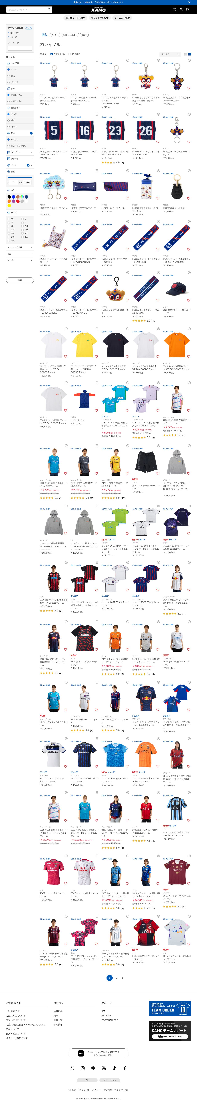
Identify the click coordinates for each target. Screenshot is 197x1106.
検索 (20, 280)
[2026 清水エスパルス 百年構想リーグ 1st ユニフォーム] (115, 638)
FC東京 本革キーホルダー (174, 208)
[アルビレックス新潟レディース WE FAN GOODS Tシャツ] (177, 345)
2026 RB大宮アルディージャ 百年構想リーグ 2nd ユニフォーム (176, 603)
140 (12, 237)
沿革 (56, 1015)
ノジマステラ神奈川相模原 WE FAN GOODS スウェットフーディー (53, 546)
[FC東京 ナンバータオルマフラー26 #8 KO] (115, 237)
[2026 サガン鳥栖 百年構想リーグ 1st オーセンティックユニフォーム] (84, 808)
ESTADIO (106, 1015)
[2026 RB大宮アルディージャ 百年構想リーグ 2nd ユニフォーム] (177, 578)
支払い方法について (16, 1020)
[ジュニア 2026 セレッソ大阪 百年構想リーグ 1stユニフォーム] (84, 932)
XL (12, 226)
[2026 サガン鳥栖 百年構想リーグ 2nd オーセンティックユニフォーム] (54, 808)
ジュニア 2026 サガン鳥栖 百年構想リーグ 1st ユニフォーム (115, 425)
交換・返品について (16, 1033)
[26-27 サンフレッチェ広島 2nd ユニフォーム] (177, 932)
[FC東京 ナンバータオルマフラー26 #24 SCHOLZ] (54, 288)
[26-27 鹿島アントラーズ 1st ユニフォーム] (146, 932)
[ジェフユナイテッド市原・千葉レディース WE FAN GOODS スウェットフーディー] (177, 462)
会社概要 (58, 1011)
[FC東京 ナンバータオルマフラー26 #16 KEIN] (146, 237)
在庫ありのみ (16, 95)
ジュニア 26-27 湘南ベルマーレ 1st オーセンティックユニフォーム (115, 549)
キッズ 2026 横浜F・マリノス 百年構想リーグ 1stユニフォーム (177, 725)
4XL (26, 230)
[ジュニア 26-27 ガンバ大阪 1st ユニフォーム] (84, 755)
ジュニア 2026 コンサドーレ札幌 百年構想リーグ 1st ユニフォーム (84, 605)
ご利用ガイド (12, 1011)
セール (14, 127)
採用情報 (58, 1024)
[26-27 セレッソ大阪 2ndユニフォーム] (84, 872)
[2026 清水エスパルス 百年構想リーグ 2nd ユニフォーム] (146, 638)
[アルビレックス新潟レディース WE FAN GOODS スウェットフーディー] (84, 522)
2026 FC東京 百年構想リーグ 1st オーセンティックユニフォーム (115, 833)
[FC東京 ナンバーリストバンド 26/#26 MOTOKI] (146, 130)
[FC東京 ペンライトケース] (115, 187)
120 (12, 233)
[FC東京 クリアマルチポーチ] (84, 187)
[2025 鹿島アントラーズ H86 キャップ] (177, 288)
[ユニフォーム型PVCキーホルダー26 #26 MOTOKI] (84, 76)
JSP (103, 1011)
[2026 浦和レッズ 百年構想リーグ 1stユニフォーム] (146, 808)
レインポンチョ (78, 420)
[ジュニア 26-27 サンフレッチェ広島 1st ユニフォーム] (177, 522)
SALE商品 (76, 54)
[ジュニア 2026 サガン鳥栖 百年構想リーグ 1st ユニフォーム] (115, 399)
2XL (26, 226)
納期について (12, 1029)
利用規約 (72, 1090)
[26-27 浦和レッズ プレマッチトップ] (84, 638)
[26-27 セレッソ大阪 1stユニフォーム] (54, 872)
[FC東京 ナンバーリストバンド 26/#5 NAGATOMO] (54, 130)
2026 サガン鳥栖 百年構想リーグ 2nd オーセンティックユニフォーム (54, 833)
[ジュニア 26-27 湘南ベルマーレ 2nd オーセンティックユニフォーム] (146, 522)
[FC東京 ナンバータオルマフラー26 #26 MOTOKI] (84, 288)
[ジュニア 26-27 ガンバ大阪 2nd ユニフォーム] (54, 755)
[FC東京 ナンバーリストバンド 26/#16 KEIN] (84, 130)
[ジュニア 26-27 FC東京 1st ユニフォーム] (146, 578)
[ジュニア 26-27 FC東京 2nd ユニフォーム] (115, 578)
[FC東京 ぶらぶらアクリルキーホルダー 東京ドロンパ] (146, 76)
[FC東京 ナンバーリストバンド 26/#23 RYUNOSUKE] (115, 130)
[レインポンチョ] (84, 399)
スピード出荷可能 (18, 146)
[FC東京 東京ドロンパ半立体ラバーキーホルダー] (177, 76)
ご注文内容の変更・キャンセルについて (25, 1024)
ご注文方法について (16, 1015)
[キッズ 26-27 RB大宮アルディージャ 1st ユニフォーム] (146, 698)
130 (26, 233)
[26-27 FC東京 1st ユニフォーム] (115, 698)
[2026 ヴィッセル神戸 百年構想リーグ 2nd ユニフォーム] (115, 932)
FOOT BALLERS (110, 1020)
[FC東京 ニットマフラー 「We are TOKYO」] (146, 288)
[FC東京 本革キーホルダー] (177, 187)
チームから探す (122, 18)
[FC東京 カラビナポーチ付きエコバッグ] (54, 237)
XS (12, 219)
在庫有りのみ (59, 54)
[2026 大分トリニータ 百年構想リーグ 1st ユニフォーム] (146, 872)
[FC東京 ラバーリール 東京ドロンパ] (177, 130)
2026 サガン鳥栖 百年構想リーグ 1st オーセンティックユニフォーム (84, 833)
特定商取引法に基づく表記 (116, 1090)
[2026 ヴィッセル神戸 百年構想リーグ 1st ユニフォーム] (54, 932)
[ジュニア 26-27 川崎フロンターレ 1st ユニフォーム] (177, 808)
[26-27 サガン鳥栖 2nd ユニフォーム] (177, 638)
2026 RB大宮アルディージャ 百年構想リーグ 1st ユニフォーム (53, 662)
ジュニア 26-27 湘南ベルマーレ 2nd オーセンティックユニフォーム (145, 549)
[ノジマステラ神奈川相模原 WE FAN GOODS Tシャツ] (115, 345)
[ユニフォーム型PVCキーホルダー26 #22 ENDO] (54, 76)
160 (12, 240)
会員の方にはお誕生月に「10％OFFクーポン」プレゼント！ (99, 2)
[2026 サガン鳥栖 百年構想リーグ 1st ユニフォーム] (54, 462)
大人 (13, 76)
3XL (12, 230)
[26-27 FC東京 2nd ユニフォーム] (84, 698)
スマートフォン (109, 1080)
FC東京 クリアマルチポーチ (83, 208)
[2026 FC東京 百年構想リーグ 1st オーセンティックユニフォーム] (115, 808)
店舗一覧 (58, 1020)
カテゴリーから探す (75, 18)
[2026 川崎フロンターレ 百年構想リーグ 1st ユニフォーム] (115, 872)
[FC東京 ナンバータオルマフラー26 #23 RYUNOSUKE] (177, 237)
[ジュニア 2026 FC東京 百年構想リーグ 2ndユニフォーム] (146, 399)
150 (26, 237)
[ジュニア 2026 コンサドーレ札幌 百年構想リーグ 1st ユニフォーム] (84, 578)
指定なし (14, 139)
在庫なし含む (16, 101)
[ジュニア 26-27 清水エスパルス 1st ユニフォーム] (146, 755)
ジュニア (14, 82)
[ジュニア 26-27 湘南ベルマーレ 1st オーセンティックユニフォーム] (115, 522)
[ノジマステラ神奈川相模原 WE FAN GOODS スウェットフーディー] (54, 522)
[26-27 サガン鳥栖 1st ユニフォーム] (54, 698)
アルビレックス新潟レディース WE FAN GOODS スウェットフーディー (84, 546)
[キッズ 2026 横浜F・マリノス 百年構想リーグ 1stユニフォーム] (177, 698)
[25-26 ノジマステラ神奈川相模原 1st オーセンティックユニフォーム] (177, 755)
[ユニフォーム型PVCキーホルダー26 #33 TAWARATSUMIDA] (115, 76)
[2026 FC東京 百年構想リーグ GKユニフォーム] (84, 462)
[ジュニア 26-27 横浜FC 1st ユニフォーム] (115, 755)
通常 (13, 120)
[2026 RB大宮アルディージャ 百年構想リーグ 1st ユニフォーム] (54, 638)
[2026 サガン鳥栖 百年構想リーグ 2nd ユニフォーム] (177, 399)
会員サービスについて (17, 1038)
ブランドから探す (100, 18)
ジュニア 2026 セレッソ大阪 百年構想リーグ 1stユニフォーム (84, 959)
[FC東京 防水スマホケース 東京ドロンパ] (146, 187)
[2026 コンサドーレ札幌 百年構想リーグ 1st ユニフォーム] (54, 578)
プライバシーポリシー (90, 1090)
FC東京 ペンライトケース (113, 208)
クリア (28, 28)
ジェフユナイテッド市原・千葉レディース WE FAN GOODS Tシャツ (53, 369)
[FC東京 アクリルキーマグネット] (54, 187)
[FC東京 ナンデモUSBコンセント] (115, 288)
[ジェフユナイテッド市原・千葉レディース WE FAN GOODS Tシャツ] (54, 345)
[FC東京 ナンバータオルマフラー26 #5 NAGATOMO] (84, 237)
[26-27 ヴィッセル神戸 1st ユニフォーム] (177, 872)
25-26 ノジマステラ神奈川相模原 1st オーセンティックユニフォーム (177, 779)
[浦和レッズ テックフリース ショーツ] (146, 462)
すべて (14, 69)
